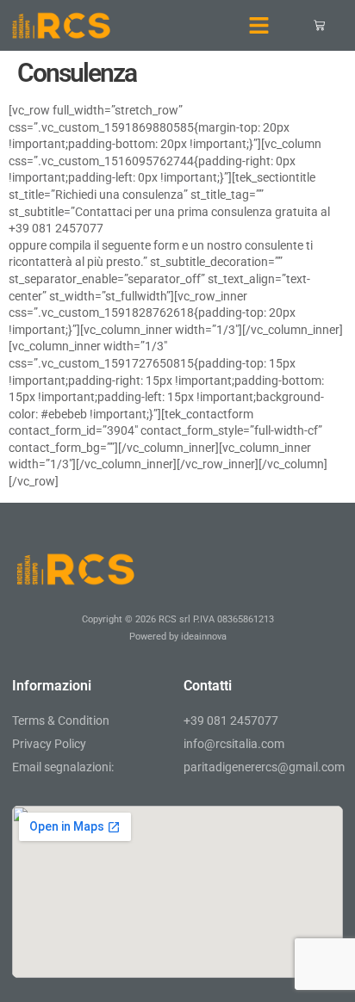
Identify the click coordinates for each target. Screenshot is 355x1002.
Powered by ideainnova (178, 636)
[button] (259, 25)
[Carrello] (319, 25)
